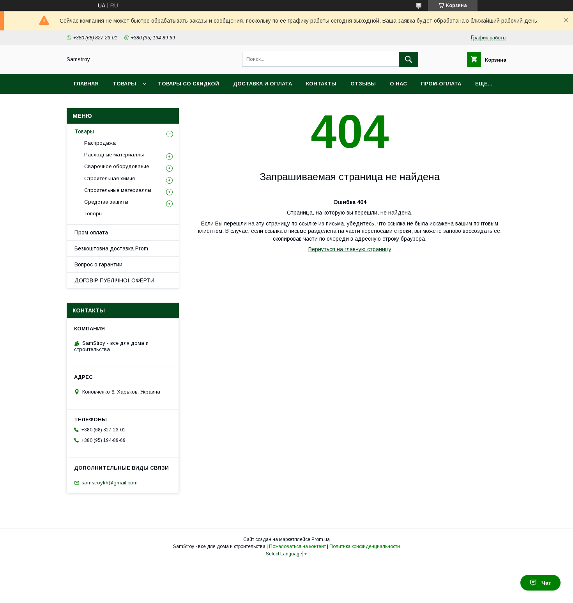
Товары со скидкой (188, 84)
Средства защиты (106, 202)
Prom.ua (320, 539)
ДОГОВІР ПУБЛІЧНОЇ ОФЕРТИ (114, 280)
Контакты (321, 84)
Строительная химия (109, 178)
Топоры (93, 213)
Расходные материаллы (114, 155)
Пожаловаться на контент (297, 546)
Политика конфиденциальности (364, 546)
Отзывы (363, 84)
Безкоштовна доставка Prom (111, 248)
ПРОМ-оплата (441, 84)
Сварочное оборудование (116, 166)
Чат (546, 583)
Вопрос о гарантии (98, 264)
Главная (86, 84)
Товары (124, 84)
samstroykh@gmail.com (109, 483)
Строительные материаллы (117, 190)
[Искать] (408, 59)
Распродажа (100, 143)
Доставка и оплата (262, 84)
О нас (398, 84)
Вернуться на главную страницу (349, 249)
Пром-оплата (91, 232)
